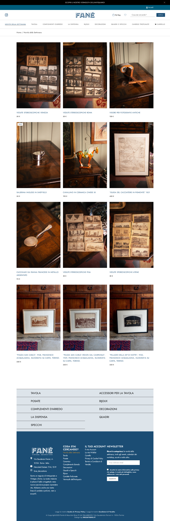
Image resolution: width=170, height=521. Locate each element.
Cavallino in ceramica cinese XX (79, 192)
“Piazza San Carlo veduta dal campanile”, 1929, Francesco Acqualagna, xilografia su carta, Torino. (84, 358)
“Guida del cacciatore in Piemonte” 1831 (130, 192)
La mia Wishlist (90, 452)
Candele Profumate (70, 476)
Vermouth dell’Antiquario (72, 479)
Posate (65, 458)
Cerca (160, 15)
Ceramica (66, 461)
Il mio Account (90, 449)
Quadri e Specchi (69, 470)
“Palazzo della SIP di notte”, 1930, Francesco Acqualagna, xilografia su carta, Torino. (129, 358)
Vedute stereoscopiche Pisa (77, 272)
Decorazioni (67, 467)
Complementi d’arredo (71, 464)
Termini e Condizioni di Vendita (93, 463)
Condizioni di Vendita (107, 512)
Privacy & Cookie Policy (94, 458)
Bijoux (65, 473)
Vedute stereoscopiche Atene (124, 272)
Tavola (65, 455)
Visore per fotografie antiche (125, 112)
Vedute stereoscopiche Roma (77, 112)
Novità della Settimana (71, 452)
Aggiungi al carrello (38, 105)
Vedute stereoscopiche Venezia (32, 112)
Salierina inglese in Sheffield (32, 192)
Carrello (88, 455)
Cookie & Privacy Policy (76, 512)
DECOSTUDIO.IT (89, 517)
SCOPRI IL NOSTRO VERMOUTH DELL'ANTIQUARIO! (85, 2)
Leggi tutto (38, 185)
